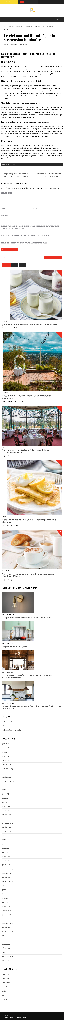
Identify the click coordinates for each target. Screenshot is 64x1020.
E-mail (36, 208)
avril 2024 (5, 852)
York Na (26, 44)
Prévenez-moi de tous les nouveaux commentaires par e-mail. (26, 236)
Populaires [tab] (6, 265)
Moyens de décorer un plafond (15, 646)
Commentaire (7, 193)
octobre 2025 (6, 777)
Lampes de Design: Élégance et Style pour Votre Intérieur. (27, 617)
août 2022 (5, 936)
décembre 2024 (7, 819)
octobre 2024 (7, 827)
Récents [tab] (14, 265)
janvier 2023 (6, 915)
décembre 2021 (7, 956)
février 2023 (6, 911)
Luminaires (6, 983)
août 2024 (5, 835)
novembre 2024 (7, 823)
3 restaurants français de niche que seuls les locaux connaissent (27, 396)
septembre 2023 (8, 881)
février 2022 (6, 948)
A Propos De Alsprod (9, 722)
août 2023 (5, 886)
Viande (4, 999)
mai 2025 (5, 798)
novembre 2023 (7, 873)
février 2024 (6, 860)
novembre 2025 (7, 773)
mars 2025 (6, 806)
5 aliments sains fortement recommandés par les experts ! (30, 324)
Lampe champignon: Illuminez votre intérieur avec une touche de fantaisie (16, 175)
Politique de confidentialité (11, 730)
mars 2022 (6, 944)
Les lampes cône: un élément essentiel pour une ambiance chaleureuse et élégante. (27, 676)
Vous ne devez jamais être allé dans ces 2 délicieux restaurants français (26, 451)
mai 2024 (5, 848)
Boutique (5, 978)
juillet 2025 (6, 790)
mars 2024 (6, 856)
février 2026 (6, 760)
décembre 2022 (7, 919)
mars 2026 (6, 756)
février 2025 (6, 810)
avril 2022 (5, 940)
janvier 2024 (6, 865)
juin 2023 (5, 894)
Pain (4, 991)
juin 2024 (5, 844)
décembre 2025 (7, 769)
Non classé (13, 164)
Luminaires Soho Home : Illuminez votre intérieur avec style (49, 175)
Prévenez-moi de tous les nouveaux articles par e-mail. (24, 243)
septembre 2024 (8, 831)
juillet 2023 (6, 890)
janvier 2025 (6, 815)
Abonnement (6, 726)
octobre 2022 (6, 927)
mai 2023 (5, 898)
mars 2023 (6, 906)
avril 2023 (5, 902)
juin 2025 (5, 794)
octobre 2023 (6, 877)
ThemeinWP (23, 1017)
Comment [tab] (22, 265)
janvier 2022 (6, 952)
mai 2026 (5, 748)
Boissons (5, 974)
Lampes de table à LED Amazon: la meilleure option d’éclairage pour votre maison (31, 707)
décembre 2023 (7, 869)
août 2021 (5, 961)
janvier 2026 (6, 764)
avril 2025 (5, 802)
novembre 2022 (7, 923)
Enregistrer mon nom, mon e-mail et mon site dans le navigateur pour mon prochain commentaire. (30, 227)
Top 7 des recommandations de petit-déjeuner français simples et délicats (28, 575)
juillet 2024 (6, 840)
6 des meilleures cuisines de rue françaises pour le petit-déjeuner (29, 520)
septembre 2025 (8, 781)
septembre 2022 (8, 931)
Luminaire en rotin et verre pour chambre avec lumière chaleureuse (37, 2)
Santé (4, 995)
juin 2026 (5, 744)
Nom (3, 208)
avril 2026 (5, 752)
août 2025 (5, 785)
